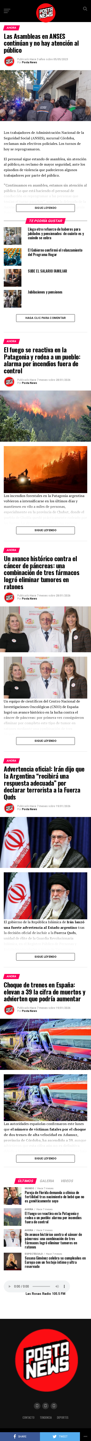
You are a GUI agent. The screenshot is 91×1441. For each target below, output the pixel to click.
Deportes (62, 1417)
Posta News (29, 62)
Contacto (28, 1417)
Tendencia (46, 1417)
